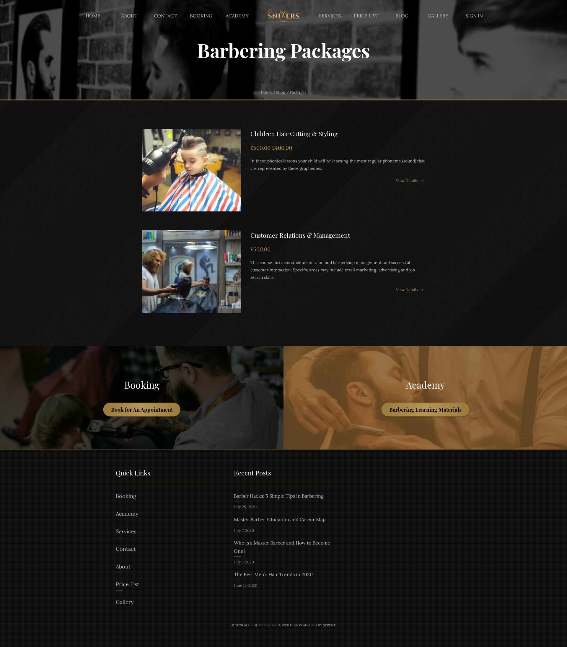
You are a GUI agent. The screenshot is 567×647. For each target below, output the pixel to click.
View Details (407, 180)
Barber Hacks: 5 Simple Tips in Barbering (279, 496)
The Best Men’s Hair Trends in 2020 (273, 574)
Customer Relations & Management (300, 235)
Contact (165, 16)
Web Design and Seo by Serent (308, 625)
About (129, 16)
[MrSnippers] (283, 15)
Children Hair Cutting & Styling (294, 133)
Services (330, 16)
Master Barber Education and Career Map (280, 519)
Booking (201, 16)
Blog (401, 16)
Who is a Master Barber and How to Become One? (282, 547)
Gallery (438, 16)
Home (93, 16)
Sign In (474, 16)
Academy (237, 16)
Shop (280, 92)
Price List (366, 16)
